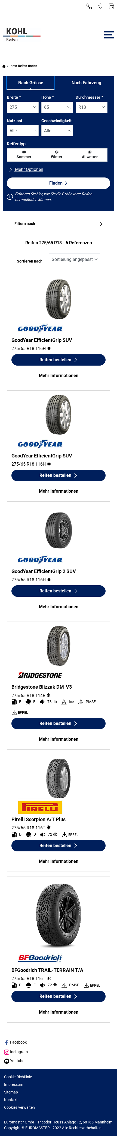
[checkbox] (24, 155)
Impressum (13, 1084)
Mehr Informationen (58, 375)
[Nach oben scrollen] (103, 1124)
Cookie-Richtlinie (18, 1077)
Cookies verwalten (19, 1107)
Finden (56, 183)
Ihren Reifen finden (23, 66)
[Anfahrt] (100, 6)
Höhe (47, 97)
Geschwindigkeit (56, 120)
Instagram (18, 1052)
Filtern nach (24, 223)
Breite (14, 97)
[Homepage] (3, 66)
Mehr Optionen (28, 169)
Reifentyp (16, 143)
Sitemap (11, 1092)
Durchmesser (89, 97)
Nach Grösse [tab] (30, 82)
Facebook (18, 1042)
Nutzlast (14, 120)
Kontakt (11, 1100)
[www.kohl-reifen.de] (20, 35)
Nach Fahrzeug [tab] (86, 82)
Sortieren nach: (30, 261)
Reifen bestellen (55, 359)
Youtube (16, 1061)
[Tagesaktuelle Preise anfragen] (111, 6)
